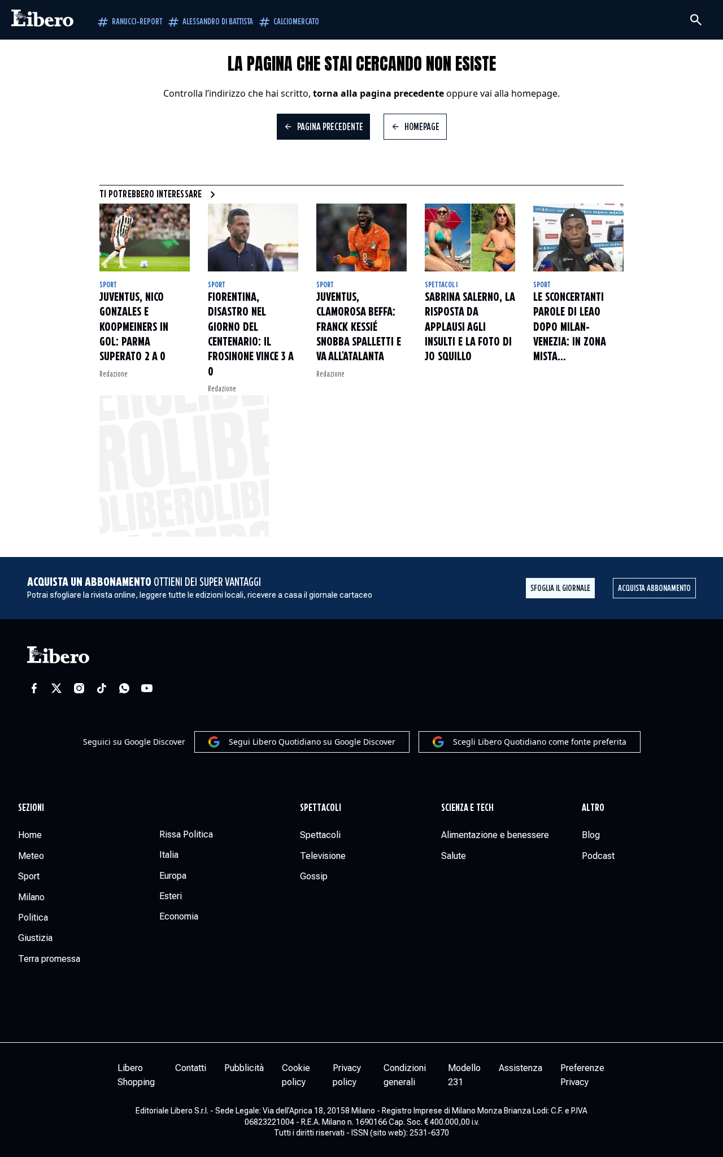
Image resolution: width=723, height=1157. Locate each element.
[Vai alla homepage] (42, 20)
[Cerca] (696, 20)
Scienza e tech (467, 808)
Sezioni (31, 808)
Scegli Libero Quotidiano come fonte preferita (539, 741)
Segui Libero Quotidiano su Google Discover (312, 741)
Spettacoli (441, 285)
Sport (108, 285)
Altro (593, 808)
